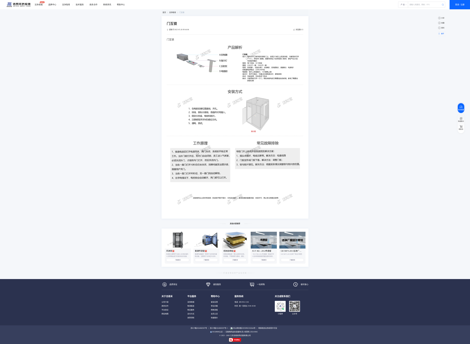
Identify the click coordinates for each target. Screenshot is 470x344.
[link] (164, 12)
